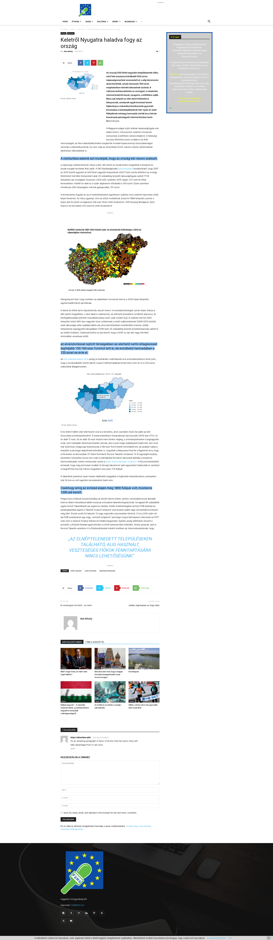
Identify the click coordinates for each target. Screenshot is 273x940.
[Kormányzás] (144, 658)
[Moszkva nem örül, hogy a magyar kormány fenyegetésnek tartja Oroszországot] (110, 658)
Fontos (63, 668)
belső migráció (76, 571)
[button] (209, 21)
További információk (215, 938)
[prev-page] (62, 719)
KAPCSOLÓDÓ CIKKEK (72, 642)
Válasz (73, 749)
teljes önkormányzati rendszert (121, 461)
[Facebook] (80, 63)
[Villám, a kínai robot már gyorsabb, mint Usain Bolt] (144, 692)
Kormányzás (134, 672)
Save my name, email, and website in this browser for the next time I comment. (100, 812)
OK (230, 938)
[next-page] (67, 719)
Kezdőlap (64, 29)
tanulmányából (125, 168)
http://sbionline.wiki (81, 737)
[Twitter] (87, 63)
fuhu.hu (175, 74)
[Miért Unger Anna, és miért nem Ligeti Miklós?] (76, 658)
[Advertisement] (160, 10)
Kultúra (101, 21)
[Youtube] (71, 921)
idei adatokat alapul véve (76, 359)
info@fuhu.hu (77, 905)
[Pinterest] (94, 63)
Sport (115, 21)
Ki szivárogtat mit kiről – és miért (76, 605)
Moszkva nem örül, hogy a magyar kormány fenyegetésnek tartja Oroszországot (109, 674)
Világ (88, 21)
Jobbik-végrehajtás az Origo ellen (144, 605)
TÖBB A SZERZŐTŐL (94, 642)
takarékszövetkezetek (107, 571)
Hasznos (81, 29)
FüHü (65, 21)
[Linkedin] (86, 913)
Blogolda (130, 21)
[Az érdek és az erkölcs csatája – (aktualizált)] (110, 692)
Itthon (75, 21)
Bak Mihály (68, 51)
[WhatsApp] (100, 63)
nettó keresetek (90, 571)
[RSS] (102, 913)
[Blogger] (63, 913)
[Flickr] (79, 913)
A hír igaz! (175, 37)
